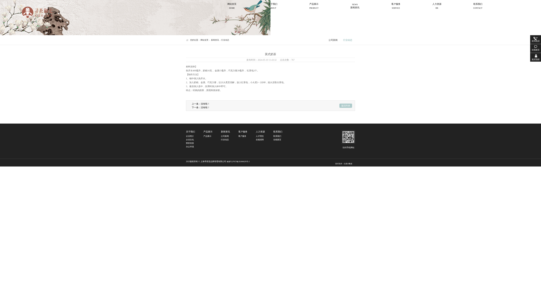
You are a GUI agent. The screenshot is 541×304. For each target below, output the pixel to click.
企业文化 (190, 140)
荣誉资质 (190, 143)
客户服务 (395, 6)
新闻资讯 (354, 7)
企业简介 (190, 136)
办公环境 (190, 147)
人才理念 (260, 136)
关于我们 (272, 6)
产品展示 (314, 6)
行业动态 (347, 40)
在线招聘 (260, 140)
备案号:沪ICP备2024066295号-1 (238, 162)
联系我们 (477, 6)
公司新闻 (333, 40)
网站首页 (231, 6)
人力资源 (436, 6)
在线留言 (277, 140)
